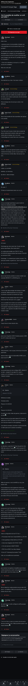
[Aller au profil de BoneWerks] (2, 77)
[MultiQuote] (2, 71)
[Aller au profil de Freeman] (2, 464)
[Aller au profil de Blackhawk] (2, 24)
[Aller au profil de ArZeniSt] (2, 89)
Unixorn (6, 286)
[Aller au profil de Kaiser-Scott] (2, 113)
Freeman (7, 463)
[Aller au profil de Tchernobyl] (2, 199)
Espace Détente (18, 24)
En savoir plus (3, 2)
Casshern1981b (8, 319)
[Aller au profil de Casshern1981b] (2, 320)
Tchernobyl (7, 199)
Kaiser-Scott (8, 112)
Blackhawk (6, 24)
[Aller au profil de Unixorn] (2, 287)
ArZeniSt (7, 89)
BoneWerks (7, 76)
